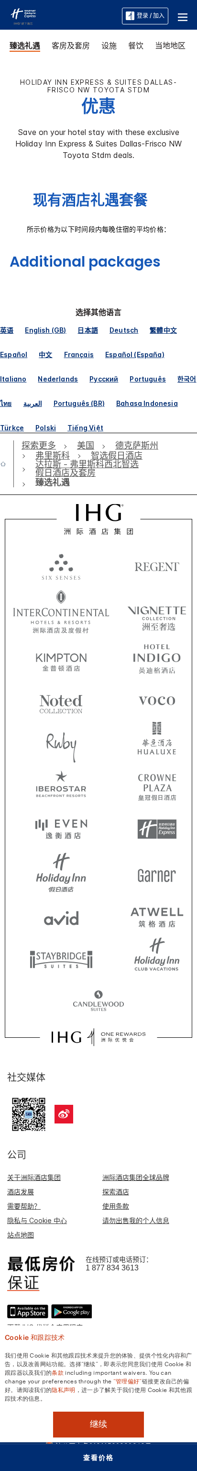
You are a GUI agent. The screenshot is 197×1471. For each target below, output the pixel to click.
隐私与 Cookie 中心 (37, 1220)
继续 (98, 1424)
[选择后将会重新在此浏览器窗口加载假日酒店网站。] (61, 872)
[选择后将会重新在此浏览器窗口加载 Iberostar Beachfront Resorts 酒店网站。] (61, 786)
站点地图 (20, 1235)
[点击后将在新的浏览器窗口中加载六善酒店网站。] (61, 566)
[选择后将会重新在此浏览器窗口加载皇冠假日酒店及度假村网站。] (156, 786)
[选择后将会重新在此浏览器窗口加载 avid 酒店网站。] (61, 915)
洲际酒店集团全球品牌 (135, 1177)
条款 (58, 1372)
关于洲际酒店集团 (34, 1177)
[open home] (6, 464)
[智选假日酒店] (23, 15)
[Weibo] (64, 1114)
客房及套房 (71, 45)
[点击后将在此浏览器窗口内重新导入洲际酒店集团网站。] (98, 519)
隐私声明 (63, 1389)
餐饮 (135, 45)
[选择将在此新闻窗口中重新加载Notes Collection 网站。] (61, 700)
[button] (182, 15)
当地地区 (170, 45)
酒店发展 (20, 1192)
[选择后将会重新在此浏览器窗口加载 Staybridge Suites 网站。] (61, 958)
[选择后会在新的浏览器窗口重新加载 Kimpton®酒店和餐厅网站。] (61, 657)
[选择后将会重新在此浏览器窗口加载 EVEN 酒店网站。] (61, 829)
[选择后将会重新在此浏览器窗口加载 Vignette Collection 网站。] (156, 609)
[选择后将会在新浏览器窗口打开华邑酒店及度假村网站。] (156, 743)
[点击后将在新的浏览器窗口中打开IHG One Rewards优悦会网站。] (98, 1037)
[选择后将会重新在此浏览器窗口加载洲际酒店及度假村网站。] (61, 611)
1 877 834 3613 (112, 1268)
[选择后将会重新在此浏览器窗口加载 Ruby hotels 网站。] (61, 743)
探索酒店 (115, 1192)
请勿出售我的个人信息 (135, 1220)
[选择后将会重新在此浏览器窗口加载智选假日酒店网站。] (156, 829)
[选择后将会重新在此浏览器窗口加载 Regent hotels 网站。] (156, 566)
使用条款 (115, 1206)
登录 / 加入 (150, 15)
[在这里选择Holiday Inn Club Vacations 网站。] (156, 958)
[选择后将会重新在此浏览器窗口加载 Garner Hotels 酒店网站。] (156, 872)
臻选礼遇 (25, 45)
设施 (109, 45)
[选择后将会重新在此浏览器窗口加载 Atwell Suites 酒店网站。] (156, 915)
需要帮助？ (24, 1206)
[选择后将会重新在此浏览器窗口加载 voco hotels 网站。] (156, 700)
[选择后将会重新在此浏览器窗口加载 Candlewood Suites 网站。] (98, 1001)
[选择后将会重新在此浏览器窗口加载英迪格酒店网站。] (156, 657)
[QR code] (29, 1113)
